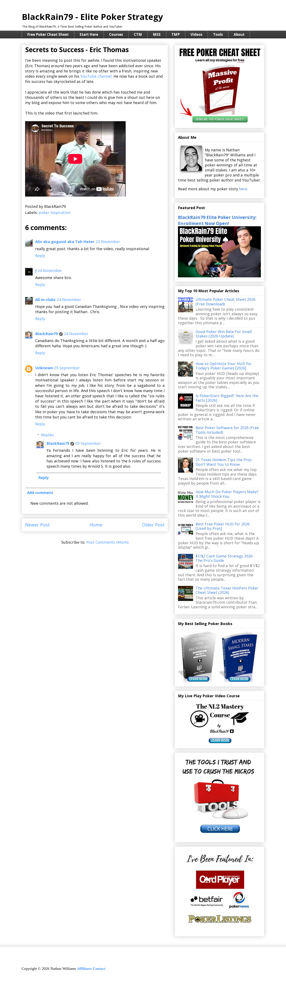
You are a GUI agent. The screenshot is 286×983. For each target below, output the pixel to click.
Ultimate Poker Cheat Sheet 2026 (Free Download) (225, 301)
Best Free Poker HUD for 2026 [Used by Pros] (223, 526)
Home (96, 525)
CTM (138, 34)
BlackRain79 (46, 333)
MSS (157, 34)
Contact (99, 968)
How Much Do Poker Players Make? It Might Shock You (227, 494)
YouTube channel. (96, 76)
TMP (175, 34)
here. (243, 188)
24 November (50, 270)
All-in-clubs (45, 299)
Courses (116, 34)
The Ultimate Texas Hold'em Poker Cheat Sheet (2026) (227, 590)
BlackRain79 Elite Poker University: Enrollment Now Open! (217, 220)
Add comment (40, 492)
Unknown (44, 367)
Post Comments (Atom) (107, 542)
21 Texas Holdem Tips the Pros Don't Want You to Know (224, 462)
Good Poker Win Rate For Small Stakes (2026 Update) (224, 334)
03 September (67, 367)
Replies (47, 434)
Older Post (153, 525)
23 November (108, 241)
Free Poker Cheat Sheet (48, 34)
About (239, 34)
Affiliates (84, 968)
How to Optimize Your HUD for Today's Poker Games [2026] (224, 366)
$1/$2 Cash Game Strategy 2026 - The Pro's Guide (225, 558)
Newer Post (37, 525)
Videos (196, 34)
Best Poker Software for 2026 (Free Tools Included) (227, 430)
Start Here (89, 34)
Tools (218, 34)
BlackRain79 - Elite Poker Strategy (92, 16)
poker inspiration (54, 212)
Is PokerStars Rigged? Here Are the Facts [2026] (227, 398)
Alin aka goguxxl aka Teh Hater (64, 241)
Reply (40, 255)
